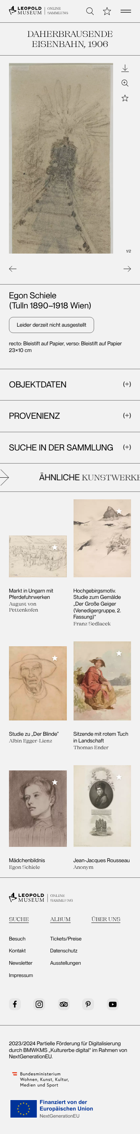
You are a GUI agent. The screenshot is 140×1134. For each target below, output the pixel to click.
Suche (19, 919)
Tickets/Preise (65, 939)
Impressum (21, 975)
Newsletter (20, 963)
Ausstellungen (65, 963)
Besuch (17, 939)
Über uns (106, 919)
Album (60, 919)
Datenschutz (63, 951)
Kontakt (17, 951)
